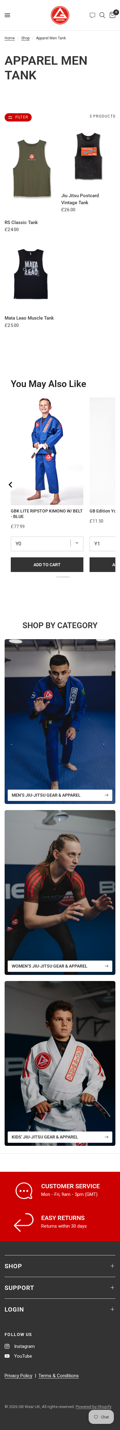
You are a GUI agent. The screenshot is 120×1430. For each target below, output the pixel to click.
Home (10, 38)
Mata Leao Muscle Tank (29, 318)
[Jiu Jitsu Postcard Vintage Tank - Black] (88, 156)
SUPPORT (19, 1287)
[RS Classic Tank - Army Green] (32, 169)
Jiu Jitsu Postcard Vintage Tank (80, 199)
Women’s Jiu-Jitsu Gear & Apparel (49, 966)
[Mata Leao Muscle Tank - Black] (32, 271)
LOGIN (14, 1309)
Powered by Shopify (93, 1406)
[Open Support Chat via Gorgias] (92, 15)
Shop (25, 38)
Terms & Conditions (58, 1375)
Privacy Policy (18, 1375)
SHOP (13, 1266)
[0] (111, 15)
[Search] (102, 15)
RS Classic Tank (21, 222)
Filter (21, 117)
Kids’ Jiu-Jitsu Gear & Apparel (45, 1137)
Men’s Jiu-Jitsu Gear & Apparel (46, 795)
